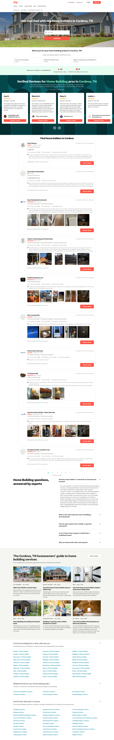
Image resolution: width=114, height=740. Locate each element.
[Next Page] (70, 473)
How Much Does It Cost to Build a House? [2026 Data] (56, 588)
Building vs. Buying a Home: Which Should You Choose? (55, 622)
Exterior (21, 6)
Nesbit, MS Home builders (79, 657)
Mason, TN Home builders (50, 676)
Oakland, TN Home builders (50, 654)
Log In (88, 2)
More (35, 6)
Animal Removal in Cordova (51, 732)
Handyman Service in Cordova (51, 709)
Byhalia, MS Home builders (79, 660)
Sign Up (97, 2)
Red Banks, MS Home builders (80, 662)
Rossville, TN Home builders (51, 657)
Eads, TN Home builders (20, 671)
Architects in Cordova (19, 694)
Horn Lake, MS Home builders (80, 665)
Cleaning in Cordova (48, 723)
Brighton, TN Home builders (80, 651)
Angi (74, 584)
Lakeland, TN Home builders (21, 676)
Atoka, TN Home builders (50, 671)
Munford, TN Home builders (50, 674)
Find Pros (57, 38)
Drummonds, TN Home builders (81, 668)
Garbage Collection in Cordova (51, 715)
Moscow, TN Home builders (50, 668)
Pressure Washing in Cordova (51, 726)
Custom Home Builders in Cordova (22, 691)
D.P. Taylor (76, 618)
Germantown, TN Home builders (22, 657)
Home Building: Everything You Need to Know (26, 622)
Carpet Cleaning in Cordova (50, 718)
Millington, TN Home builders (51, 660)
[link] (5, 116)
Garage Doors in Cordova (20, 732)
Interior (15, 6)
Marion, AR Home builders (79, 671)
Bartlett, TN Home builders (20, 651)
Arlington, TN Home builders (21, 674)
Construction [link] (16, 10)
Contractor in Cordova (49, 691)
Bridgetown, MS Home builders (81, 654)
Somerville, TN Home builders (51, 651)
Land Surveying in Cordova (50, 694)
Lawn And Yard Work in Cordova (22, 718)
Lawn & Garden (28, 6)
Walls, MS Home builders (79, 676)
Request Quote (87, 163)
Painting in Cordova (77, 723)
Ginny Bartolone (48, 618)
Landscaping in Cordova (20, 734)
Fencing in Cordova (18, 723)
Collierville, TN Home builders (21, 668)
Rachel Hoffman (48, 584)
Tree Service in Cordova (19, 729)
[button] (33, 220)
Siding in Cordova (77, 734)
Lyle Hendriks (17, 584)
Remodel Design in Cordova (80, 694)
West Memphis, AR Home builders (81, 674)
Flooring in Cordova (77, 712)
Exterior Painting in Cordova (80, 726)
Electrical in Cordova (19, 721)
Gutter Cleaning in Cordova (50, 734)
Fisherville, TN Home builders (21, 662)
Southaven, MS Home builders (51, 662)
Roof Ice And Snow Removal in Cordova (83, 729)
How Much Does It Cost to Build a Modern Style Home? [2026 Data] (86, 588)
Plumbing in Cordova (19, 709)
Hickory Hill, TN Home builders (22, 660)
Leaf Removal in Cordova (50, 729)
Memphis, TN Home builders (21, 654)
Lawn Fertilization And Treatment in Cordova (85, 718)
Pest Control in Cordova (49, 712)
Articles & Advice (42, 6)
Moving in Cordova (18, 726)
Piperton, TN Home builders (21, 665)
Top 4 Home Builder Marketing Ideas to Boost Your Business (86, 622)
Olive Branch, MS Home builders (52, 665)
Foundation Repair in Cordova (80, 721)
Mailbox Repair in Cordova (79, 715)
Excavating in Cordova (78, 691)
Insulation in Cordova (78, 732)
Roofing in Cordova (18, 712)
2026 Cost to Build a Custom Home (25, 588)
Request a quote (15, 120)
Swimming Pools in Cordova (50, 721)
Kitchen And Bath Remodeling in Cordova (24, 715)
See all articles (94, 556)
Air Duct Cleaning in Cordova (80, 709)
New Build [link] (23, 10)
